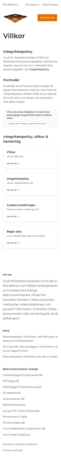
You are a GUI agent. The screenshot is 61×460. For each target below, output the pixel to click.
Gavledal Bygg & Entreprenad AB (22, 375)
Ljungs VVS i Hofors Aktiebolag (21, 410)
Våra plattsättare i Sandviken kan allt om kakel (30, 356)
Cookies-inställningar (12, 450)
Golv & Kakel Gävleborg (16, 434)
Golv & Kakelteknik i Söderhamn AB (24, 428)
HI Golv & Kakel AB (14, 422)
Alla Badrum (10, 4)
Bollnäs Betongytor (14, 404)
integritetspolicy (39, 69)
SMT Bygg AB (11, 380)
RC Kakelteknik (12, 392)
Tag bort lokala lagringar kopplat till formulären (27, 123)
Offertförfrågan (50, 4)
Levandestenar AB (13, 398)
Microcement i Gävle (15, 416)
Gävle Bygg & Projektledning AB (22, 387)
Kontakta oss (47, 17)
